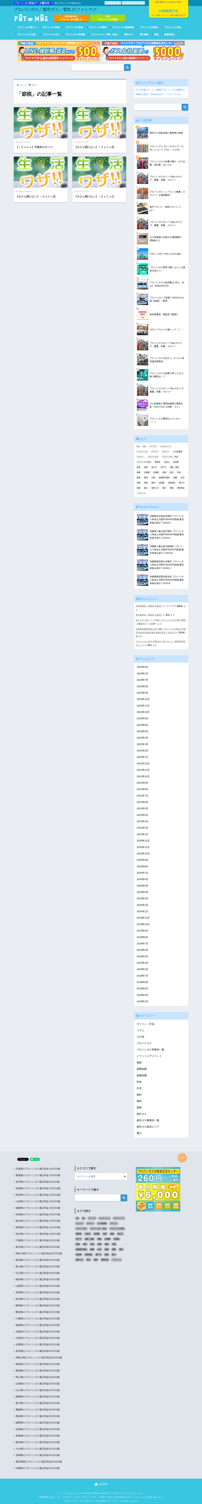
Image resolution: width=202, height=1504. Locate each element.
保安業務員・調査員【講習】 (149, 606)
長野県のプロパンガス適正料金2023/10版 (38, 1292)
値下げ (163, 467)
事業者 (157, 462)
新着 (156, 34)
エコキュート (165, 446)
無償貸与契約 (164, 478)
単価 (164, 472)
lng (138, 446)
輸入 (146, 488)
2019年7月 (142, 943)
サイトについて (112, 3)
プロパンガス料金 (50, 27)
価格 (146, 467)
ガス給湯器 (177, 452)
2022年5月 (142, 731)
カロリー (165, 452)
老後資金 (171, 483)
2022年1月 (142, 757)
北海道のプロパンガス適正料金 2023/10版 (38, 1168)
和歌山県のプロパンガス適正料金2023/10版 (39, 1357)
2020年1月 (142, 911)
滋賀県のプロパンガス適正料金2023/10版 (38, 1325)
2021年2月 (142, 827)
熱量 (175, 478)
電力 (164, 488)
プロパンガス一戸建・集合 (103, 34)
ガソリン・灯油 (145, 1024)
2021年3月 (142, 821)
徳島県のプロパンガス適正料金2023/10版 (38, 1396)
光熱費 (147, 472)
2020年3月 (142, 898)
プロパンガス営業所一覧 (150, 1049)
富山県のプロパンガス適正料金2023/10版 (38, 1266)
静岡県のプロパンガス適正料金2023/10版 (38, 1305)
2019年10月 (143, 924)
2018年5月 (142, 988)
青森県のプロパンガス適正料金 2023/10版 (38, 1175)
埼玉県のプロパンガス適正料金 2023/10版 (38, 1234)
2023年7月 (142, 680)
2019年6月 (142, 950)
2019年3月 (142, 969)
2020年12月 (143, 840)
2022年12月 (143, 699)
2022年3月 (142, 744)
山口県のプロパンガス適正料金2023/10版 (38, 1390)
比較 (153, 478)
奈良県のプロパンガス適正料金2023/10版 (38, 1351)
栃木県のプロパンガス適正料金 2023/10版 (38, 1221)
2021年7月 (142, 795)
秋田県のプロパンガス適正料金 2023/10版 (38, 1195)
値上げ (154, 467)
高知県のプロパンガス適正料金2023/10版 (38, 1416)
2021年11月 (143, 770)
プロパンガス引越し (26, 34)
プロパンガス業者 (97, 27)
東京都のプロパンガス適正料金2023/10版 (38, 1247)
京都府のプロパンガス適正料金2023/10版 (38, 1331)
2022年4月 (142, 737)
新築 (138, 478)
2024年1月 (142, 673)
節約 (153, 483)
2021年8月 (142, 789)
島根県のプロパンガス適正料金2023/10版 (38, 1370)
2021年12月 (143, 763)
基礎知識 (142, 1069)
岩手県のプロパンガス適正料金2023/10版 (38, 1182)
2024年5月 (142, 667)
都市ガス (128, 34)
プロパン (140, 457)
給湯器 (161, 483)
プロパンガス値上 (173, 27)
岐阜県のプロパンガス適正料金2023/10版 (38, 1299)
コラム (140, 1030)
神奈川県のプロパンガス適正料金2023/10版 (39, 1253)
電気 (171, 488)
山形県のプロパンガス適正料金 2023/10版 (38, 1201)
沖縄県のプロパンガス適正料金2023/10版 (38, 1468)
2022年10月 (143, 712)
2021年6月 (142, 802)
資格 (138, 488)
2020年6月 (142, 879)
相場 (138, 483)
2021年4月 (142, 815)
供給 (138, 467)
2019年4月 (142, 962)
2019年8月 (142, 937)
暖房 (146, 478)
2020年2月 (142, 905)
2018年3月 (142, 1001)
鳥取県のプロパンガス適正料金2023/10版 (38, 1364)
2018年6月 (142, 982)
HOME (103, 1484)
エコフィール (142, 452)
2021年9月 (142, 782)
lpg (144, 446)
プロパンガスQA (50, 34)
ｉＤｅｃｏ (141, 493)
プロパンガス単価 (74, 27)
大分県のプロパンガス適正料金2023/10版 (38, 1448)
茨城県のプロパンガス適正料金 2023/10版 (38, 1214)
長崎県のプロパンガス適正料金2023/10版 (38, 1435)
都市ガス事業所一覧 (148, 1120)
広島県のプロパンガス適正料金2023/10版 (38, 1383)
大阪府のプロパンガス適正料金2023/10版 (38, 1338)
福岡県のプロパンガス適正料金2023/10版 (38, 1422)
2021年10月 (143, 776)
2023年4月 (142, 692)
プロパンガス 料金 (170, 457)
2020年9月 (142, 860)
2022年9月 (142, 718)
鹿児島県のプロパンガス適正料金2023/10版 (39, 1461)
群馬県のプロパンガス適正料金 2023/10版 (38, 1227)
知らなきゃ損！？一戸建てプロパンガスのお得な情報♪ (161, 620)
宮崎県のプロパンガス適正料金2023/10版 (38, 1455)
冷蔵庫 (156, 472)
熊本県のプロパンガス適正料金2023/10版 (38, 1442)
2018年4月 (142, 995)
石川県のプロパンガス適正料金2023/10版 (38, 1273)
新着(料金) (169, 34)
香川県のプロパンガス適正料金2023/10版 (38, 1403)
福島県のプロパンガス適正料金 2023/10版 (38, 1208)
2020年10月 (143, 853)
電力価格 (143, 34)
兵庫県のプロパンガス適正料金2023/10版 (38, 1344)
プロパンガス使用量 (74, 34)
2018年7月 (142, 975)
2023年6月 (142, 686)
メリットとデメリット (149, 1056)
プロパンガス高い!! (26, 27)
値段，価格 (174, 467)
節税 (146, 483)
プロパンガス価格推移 (122, 27)
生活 (182, 478)
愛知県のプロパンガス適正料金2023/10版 (38, 1312)
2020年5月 (142, 885)
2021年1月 (142, 834)
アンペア (153, 446)
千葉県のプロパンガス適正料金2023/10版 (38, 1240)
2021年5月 (142, 808)
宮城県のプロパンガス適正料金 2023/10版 (38, 1188)
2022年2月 (142, 750)
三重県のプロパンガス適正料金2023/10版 (38, 1318)
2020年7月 (142, 872)
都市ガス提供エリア (148, 1126)
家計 (171, 472)
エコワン (154, 452)
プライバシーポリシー (133, 3)
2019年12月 (143, 917)
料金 (179, 472)
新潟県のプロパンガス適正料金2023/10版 (38, 1260)
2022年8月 (142, 725)
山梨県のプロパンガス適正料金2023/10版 (38, 1286)
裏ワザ (181, 483)
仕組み (166, 462)
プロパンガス (153, 457)
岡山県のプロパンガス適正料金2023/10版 (38, 1377)
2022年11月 (143, 705)
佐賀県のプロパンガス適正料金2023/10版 (38, 1429)
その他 (140, 1036)
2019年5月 (142, 956)
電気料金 (180, 488)
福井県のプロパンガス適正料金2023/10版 (38, 1279)
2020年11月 (143, 847)
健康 (138, 472)
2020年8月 (142, 866)
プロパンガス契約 (148, 27)
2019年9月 (142, 930)
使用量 (175, 462)
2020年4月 (142, 892)
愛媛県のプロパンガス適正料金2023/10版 (38, 1409)
